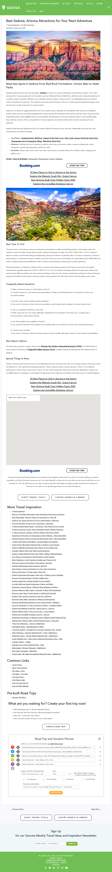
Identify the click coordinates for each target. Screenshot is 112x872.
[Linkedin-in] (54, 868)
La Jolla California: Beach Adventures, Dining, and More (32, 584)
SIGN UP (72, 844)
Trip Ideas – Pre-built (20, 674)
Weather (59, 159)
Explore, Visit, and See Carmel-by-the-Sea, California (31, 596)
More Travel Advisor (19, 668)
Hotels (9, 159)
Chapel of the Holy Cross (53, 138)
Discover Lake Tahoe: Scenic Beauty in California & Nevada (34, 593)
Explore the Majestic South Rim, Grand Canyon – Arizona (33, 608)
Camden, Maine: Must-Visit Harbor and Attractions (31, 551)
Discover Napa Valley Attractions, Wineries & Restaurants (33, 599)
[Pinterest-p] (58, 868)
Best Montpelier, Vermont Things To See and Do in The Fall (34, 517)
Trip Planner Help (18, 680)
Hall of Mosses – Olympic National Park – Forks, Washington (34, 633)
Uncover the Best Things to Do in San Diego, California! (32, 524)
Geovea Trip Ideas (19, 697)
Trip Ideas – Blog (18, 671)
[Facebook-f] (46, 868)
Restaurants (33, 159)
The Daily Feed (18, 677)
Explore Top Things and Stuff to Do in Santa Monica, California (35, 521)
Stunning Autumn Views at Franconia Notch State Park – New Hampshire (39, 539)
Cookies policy (52, 862)
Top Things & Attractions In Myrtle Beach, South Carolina (33, 557)
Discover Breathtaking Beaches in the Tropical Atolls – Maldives (35, 602)
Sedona (43, 93)
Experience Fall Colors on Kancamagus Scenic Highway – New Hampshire (39, 536)
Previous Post (16, 809)
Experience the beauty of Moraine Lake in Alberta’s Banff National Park (39, 618)
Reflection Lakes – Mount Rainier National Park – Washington (35, 636)
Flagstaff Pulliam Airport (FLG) (41, 350)
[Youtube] (66, 868)
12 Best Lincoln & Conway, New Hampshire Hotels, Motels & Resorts (37, 530)
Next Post (97, 809)
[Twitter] (50, 868)
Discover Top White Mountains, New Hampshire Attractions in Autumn (38, 514)
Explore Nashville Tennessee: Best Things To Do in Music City (35, 548)
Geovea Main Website (20, 686)
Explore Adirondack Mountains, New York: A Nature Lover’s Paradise (37, 575)
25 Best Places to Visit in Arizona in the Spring (53, 172)
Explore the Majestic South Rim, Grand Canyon (53, 176)
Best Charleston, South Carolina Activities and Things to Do (34, 560)
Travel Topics (17, 665)
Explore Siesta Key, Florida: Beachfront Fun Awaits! (31, 581)
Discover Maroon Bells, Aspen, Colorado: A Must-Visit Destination (36, 590)
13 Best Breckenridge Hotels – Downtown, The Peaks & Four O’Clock (38, 527)
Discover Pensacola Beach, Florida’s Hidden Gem (30, 578)
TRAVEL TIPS (31, 11)
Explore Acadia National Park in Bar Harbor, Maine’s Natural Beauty (37, 554)
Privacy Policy (56, 858)
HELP (41, 11)
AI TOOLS (66, 4)
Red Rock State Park (89, 138)
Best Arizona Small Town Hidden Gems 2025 (53, 180)
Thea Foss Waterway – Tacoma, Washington (28, 624)
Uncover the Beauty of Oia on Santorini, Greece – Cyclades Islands (37, 605)
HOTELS (89, 4)
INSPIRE (99, 4)
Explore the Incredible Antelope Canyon (53, 184)
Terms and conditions (56, 860)
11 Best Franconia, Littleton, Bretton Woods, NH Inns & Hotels (35, 533)
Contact (56, 864)
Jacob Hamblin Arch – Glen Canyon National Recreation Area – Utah (37, 639)
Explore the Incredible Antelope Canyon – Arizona (30, 615)
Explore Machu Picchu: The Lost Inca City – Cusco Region (33, 612)
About (63, 862)
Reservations (44, 159)
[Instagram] (62, 868)
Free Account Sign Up (20, 683)
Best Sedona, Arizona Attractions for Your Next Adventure (34, 569)
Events (52, 159)
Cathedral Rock (27, 138)
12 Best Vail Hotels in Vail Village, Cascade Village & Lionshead (35, 542)
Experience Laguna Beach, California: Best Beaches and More (35, 587)
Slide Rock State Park (52, 141)
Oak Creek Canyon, (72, 138)
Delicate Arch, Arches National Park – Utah (28, 645)
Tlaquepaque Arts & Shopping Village (26, 141)
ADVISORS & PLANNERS (49, 4)
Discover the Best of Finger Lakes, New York (29, 572)
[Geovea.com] (11, 8)
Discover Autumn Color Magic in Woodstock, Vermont (32, 563)
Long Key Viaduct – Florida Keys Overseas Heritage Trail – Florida (36, 630)
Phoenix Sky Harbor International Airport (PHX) (61, 346)
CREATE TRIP (31, 4)
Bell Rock (38, 138)
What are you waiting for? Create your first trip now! (47, 703)
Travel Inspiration (13, 25)
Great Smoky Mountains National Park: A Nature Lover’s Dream (36, 545)
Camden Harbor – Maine (21, 642)
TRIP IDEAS (78, 4)
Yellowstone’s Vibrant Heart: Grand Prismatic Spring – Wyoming (35, 621)
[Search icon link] (109, 7)
